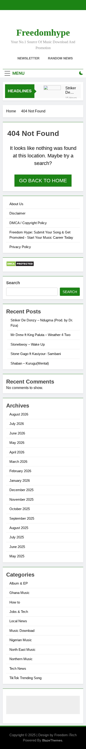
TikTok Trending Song (25, 678)
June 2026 (17, 433)
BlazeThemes (52, 740)
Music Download (21, 631)
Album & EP (18, 583)
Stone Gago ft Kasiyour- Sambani (36, 354)
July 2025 (16, 537)
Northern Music (21, 659)
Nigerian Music (20, 640)
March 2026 (18, 461)
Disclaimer (17, 213)
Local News (18, 621)
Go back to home (43, 180)
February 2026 (20, 471)
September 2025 (21, 518)
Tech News (17, 668)
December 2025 (21, 490)
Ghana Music (19, 593)
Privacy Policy (20, 247)
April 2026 (16, 452)
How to (14, 602)
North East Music (22, 649)
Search (13, 283)
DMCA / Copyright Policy (28, 223)
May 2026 (16, 443)
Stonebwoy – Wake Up (28, 344)
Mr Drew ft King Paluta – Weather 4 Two (40, 335)
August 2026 (18, 414)
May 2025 (16, 556)
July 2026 (16, 424)
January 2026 (19, 480)
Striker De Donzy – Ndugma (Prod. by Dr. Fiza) (72, 90)
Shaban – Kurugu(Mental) (30, 363)
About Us (16, 204)
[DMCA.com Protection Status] (20, 265)
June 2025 (17, 547)
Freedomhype (43, 32)
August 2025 (18, 528)
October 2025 (19, 509)
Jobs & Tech (18, 612)
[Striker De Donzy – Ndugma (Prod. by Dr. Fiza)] (52, 94)
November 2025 (21, 499)
